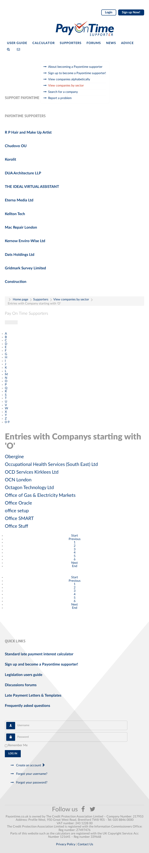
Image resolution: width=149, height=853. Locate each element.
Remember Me (18, 745)
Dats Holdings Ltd (19, 255)
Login (108, 12)
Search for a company (63, 91)
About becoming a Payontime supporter (75, 66)
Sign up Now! (131, 12)
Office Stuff (16, 526)
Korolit (10, 159)
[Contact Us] (19, 49)
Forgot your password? (31, 782)
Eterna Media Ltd (19, 200)
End (74, 566)
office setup (17, 511)
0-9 (7, 422)
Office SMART (19, 518)
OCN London (18, 480)
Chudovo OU (16, 146)
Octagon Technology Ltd (29, 487)
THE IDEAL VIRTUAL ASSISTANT (32, 187)
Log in (12, 753)
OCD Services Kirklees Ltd (31, 472)
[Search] (9, 49)
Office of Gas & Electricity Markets (40, 495)
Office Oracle (18, 503)
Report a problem (60, 98)
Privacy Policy (65, 844)
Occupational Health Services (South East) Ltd (51, 464)
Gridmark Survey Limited (25, 268)
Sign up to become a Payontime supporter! (77, 73)
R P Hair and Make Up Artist (28, 132)
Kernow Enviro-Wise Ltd (25, 241)
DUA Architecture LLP (23, 173)
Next (74, 562)
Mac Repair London (21, 227)
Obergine (14, 456)
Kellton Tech (15, 214)
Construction (15, 282)
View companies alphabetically (69, 79)
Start (74, 535)
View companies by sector (66, 85)
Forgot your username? (31, 773)
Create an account (28, 765)
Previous (75, 539)
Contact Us (85, 844)
